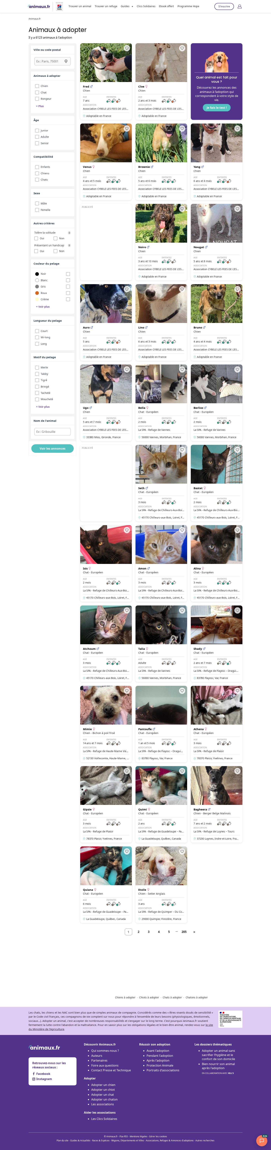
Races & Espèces (101, 1140)
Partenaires (99, 1060)
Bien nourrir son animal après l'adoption (218, 1068)
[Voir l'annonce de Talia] (161, 643)
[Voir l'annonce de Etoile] (161, 884)
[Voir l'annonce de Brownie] (161, 162)
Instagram (44, 1079)
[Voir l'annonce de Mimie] (106, 724)
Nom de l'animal (45, 420)
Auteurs (96, 1056)
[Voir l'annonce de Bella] (161, 402)
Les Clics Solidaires (104, 1119)
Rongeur (46, 98)
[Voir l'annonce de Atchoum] (106, 643)
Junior (44, 130)
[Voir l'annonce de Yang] (216, 162)
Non (61, 238)
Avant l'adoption (158, 1051)
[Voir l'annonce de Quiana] (106, 884)
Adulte (45, 136)
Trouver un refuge (106, 6)
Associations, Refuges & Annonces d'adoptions (170, 1140)
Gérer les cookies (158, 1136)
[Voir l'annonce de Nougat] (216, 242)
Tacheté (45, 393)
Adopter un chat (102, 1095)
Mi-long (45, 337)
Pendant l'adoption (160, 1056)
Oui (42, 238)
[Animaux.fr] (39, 6)
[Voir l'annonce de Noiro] (161, 242)
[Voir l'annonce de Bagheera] (216, 804)
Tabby (44, 374)
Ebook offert (166, 6)
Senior (45, 143)
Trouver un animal (80, 6)
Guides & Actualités (80, 1140)
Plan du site (62, 1140)
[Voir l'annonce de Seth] (161, 483)
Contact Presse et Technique (111, 1070)
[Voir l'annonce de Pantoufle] (161, 724)
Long (44, 343)
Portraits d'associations (163, 1070)
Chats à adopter (172, 997)
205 (184, 932)
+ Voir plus (43, 306)
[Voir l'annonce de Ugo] (106, 402)
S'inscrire (224, 6)
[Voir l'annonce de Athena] (216, 724)
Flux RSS (123, 1136)
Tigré (44, 380)
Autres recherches (204, 1140)
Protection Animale (160, 1065)
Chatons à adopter (197, 997)
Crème (45, 299)
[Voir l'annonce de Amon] (161, 563)
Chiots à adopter (149, 997)
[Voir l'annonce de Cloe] (161, 81)
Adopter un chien (103, 1085)
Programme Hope (188, 6)
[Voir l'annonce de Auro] (106, 322)
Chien (44, 86)
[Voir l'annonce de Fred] (106, 81)
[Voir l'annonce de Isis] (106, 563)
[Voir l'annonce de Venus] (106, 162)
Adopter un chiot (103, 1090)
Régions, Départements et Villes (127, 1140)
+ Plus (40, 106)
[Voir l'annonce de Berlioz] (216, 402)
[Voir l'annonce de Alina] (216, 563)
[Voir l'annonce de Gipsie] (106, 804)
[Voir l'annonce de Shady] (216, 643)
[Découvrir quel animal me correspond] (216, 81)
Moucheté (47, 399)
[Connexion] (239, 6)
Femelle (45, 210)
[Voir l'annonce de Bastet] (216, 483)
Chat (43, 92)
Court (44, 331)
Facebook (43, 1074)
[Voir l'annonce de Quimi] (161, 804)
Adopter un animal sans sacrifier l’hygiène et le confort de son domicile (218, 1055)
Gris (43, 286)
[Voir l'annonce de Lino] (161, 322)
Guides (125, 6)
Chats (44, 179)
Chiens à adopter (125, 997)
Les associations (102, 1104)
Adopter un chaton (104, 1099)
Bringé (45, 386)
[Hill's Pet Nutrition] (58, 6)
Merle (44, 367)
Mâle (44, 203)
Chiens (45, 173)
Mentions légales (138, 1136)
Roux (44, 293)
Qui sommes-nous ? (105, 1051)
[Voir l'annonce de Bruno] (216, 322)
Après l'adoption (158, 1060)
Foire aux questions (105, 1065)
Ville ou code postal (47, 50)
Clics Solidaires (146, 6)
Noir (43, 273)
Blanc (44, 280)
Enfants (45, 167)
